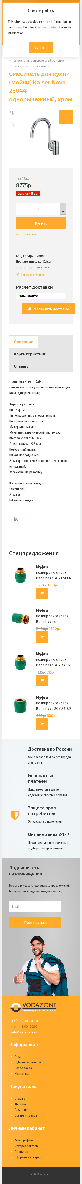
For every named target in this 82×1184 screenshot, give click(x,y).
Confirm (41, 47)
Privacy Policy (47, 27)
